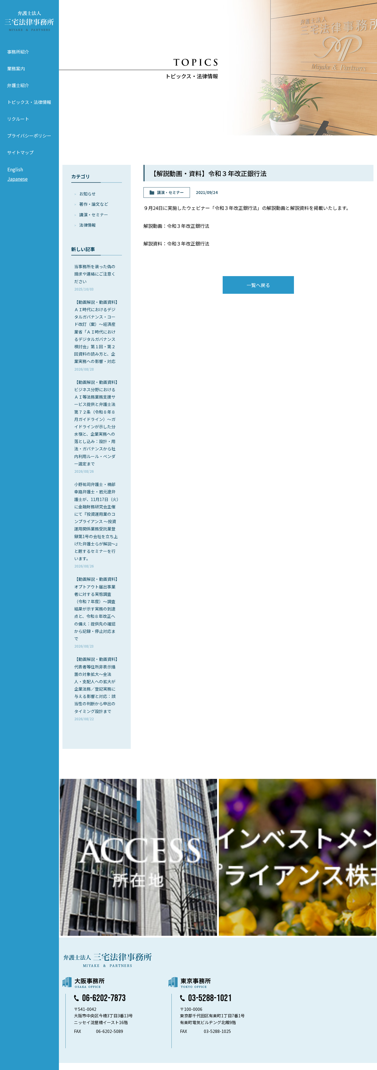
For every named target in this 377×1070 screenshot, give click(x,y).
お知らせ (87, 194)
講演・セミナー (93, 215)
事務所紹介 (18, 52)
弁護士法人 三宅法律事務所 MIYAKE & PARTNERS (29, 21)
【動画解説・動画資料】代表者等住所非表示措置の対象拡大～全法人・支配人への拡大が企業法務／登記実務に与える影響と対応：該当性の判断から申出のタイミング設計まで (96, 688)
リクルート (18, 119)
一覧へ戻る (258, 284)
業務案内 (16, 68)
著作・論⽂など (93, 204)
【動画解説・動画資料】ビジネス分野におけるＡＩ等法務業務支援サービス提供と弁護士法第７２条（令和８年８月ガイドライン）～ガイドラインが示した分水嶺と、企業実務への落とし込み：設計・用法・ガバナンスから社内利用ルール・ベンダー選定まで (96, 426)
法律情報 (87, 225)
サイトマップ (20, 152)
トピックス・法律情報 (29, 102)
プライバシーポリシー (29, 135)
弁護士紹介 (18, 85)
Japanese (17, 178)
